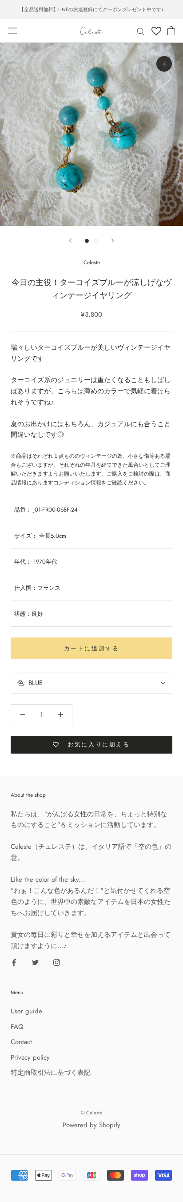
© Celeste (91, 1112)
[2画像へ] (96, 241)
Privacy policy (30, 1057)
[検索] (141, 31)
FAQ (17, 1027)
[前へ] (70, 240)
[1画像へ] (87, 241)
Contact (21, 1042)
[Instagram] (56, 962)
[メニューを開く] (12, 30)
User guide (26, 1011)
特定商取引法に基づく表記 (51, 1072)
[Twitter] (35, 962)
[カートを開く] (171, 30)
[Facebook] (14, 962)
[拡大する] (164, 64)
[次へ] (112, 240)
